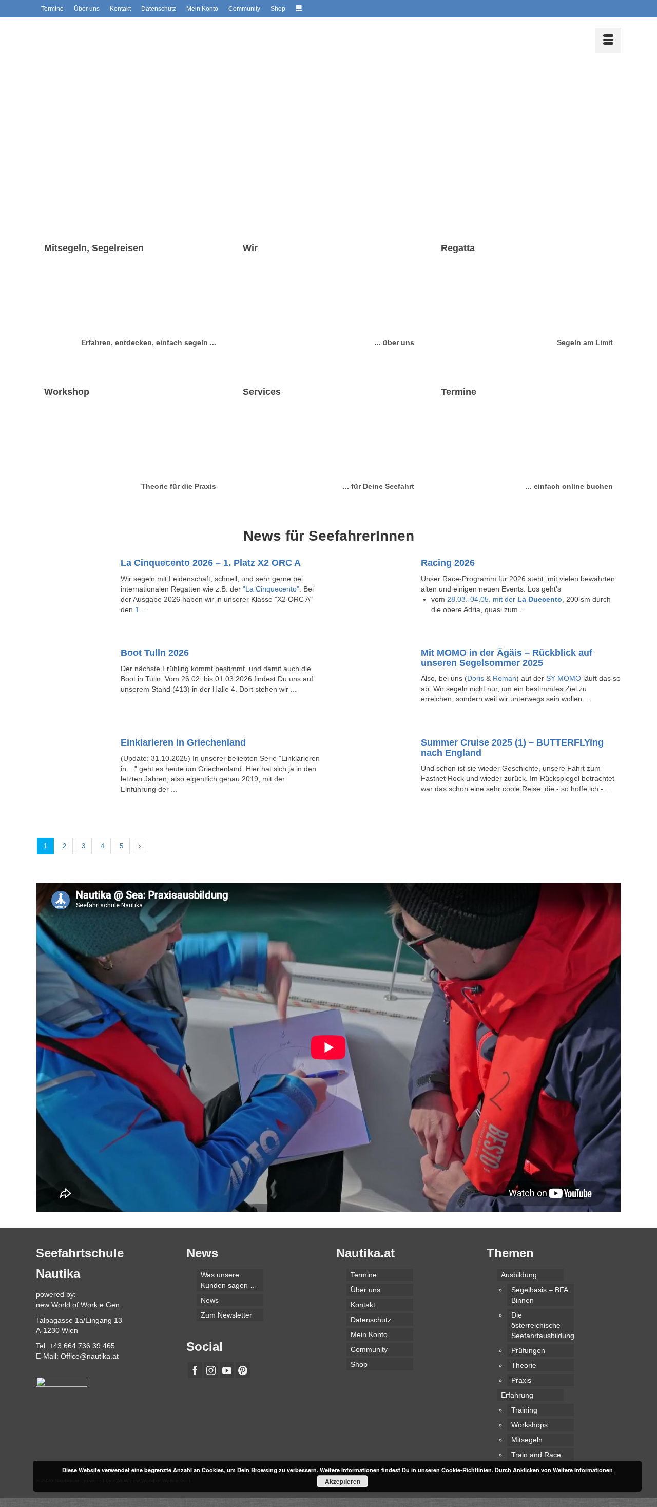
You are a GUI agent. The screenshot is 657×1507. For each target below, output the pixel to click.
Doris (475, 678)
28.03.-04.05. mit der (504, 599)
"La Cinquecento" (271, 589)
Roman (504, 678)
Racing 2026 (448, 563)
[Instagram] (211, 1370)
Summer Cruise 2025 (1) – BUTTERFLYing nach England (512, 747)
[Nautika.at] (128, 38)
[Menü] (608, 40)
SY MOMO (563, 678)
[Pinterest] (243, 1370)
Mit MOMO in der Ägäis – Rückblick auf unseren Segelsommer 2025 (506, 657)
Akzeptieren (342, 1481)
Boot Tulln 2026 (155, 652)
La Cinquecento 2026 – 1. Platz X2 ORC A (211, 563)
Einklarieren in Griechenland (183, 742)
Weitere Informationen (583, 1470)
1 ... (141, 609)
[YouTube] (227, 1370)
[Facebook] (195, 1370)
